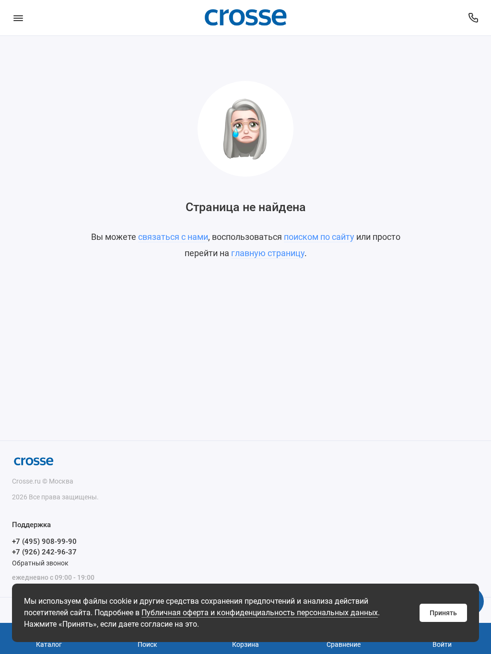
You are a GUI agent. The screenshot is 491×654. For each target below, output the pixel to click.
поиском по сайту (319, 237)
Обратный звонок (40, 563)
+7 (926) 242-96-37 (44, 552)
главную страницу (267, 253)
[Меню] (18, 17)
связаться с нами (173, 237)
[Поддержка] (473, 17)
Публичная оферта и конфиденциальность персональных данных (259, 612)
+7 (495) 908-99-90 (44, 541)
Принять (443, 613)
